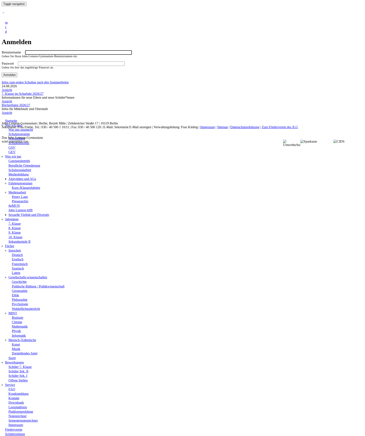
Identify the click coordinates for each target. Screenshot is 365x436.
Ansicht (7, 90)
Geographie (19, 291)
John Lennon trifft (20, 210)
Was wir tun (13, 156)
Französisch (20, 264)
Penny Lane (20, 197)
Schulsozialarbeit (19, 170)
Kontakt (13, 398)
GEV (12, 152)
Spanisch (18, 268)
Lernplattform (17, 407)
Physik (16, 331)
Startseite (11, 121)
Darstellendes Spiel (24, 353)
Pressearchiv (20, 201)
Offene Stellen (18, 380)
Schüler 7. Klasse (20, 367)
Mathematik (20, 326)
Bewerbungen (14, 362)
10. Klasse (15, 237)
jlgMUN (14, 205)
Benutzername (11, 52)
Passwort (8, 63)
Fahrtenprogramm (20, 183)
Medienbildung (18, 174)
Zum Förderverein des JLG (280, 127)
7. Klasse (14, 223)
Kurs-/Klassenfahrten (26, 187)
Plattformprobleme (20, 411)
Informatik (19, 335)
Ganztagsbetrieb (19, 161)
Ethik (15, 295)
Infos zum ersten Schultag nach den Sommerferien (35, 82)
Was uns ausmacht (20, 129)
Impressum (15, 425)
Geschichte (19, 281)
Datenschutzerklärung (244, 127)
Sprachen (14, 250)
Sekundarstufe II (19, 241)
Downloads (16, 402)
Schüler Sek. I (17, 375)
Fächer (9, 246)
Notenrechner (17, 416)
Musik (16, 349)
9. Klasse (14, 232)
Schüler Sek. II (18, 371)
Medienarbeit (17, 192)
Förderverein (13, 429)
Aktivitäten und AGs (22, 179)
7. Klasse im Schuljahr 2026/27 (23, 93)
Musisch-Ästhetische (22, 340)
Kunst (16, 344)
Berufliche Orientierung (24, 165)
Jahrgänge (12, 219)
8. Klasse (14, 228)
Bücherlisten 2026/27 (16, 105)
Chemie (17, 322)
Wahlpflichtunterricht (26, 309)
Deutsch (17, 255)
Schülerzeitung (15, 434)
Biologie (17, 317)
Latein (16, 273)
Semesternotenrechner (23, 420)
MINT (12, 313)
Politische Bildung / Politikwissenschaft (38, 286)
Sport (12, 358)
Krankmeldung (18, 393)
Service (10, 385)
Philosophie (19, 299)
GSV (11, 147)
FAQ (11, 389)
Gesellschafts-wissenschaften (27, 277)
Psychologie (20, 304)
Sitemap (222, 127)
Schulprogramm (19, 134)
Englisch (17, 259)
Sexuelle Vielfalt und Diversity (28, 215)
